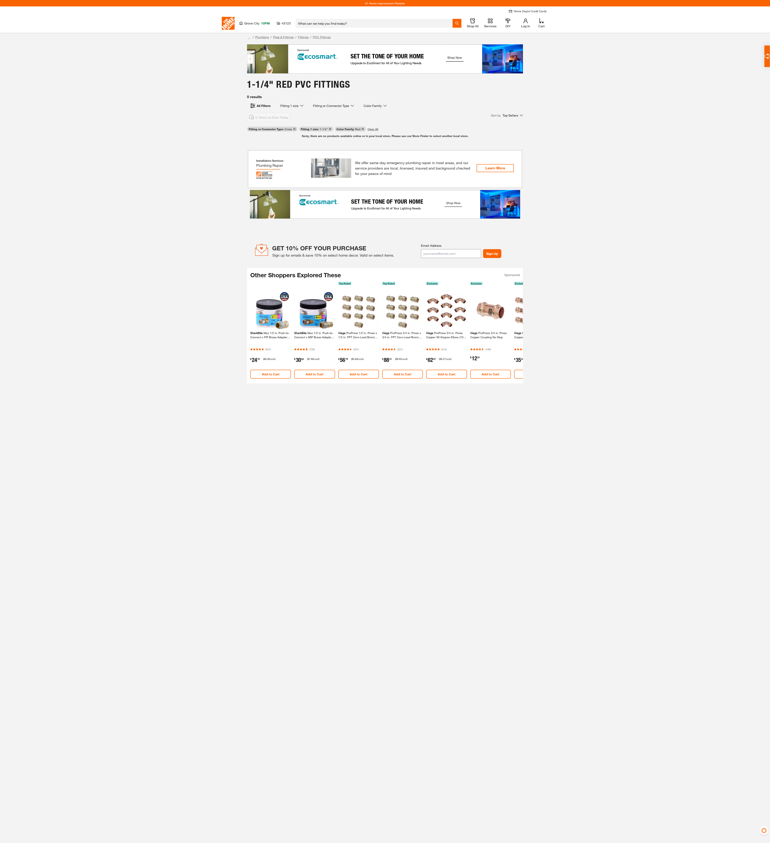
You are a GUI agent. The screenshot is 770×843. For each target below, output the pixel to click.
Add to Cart (271, 374)
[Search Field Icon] (457, 23)
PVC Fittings (322, 37)
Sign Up (492, 253)
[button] (507, 115)
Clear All (373, 129)
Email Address (431, 245)
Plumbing (262, 37)
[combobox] (374, 23)
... (249, 37)
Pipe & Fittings (283, 37)
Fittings (303, 37)
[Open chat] (767, 56)
